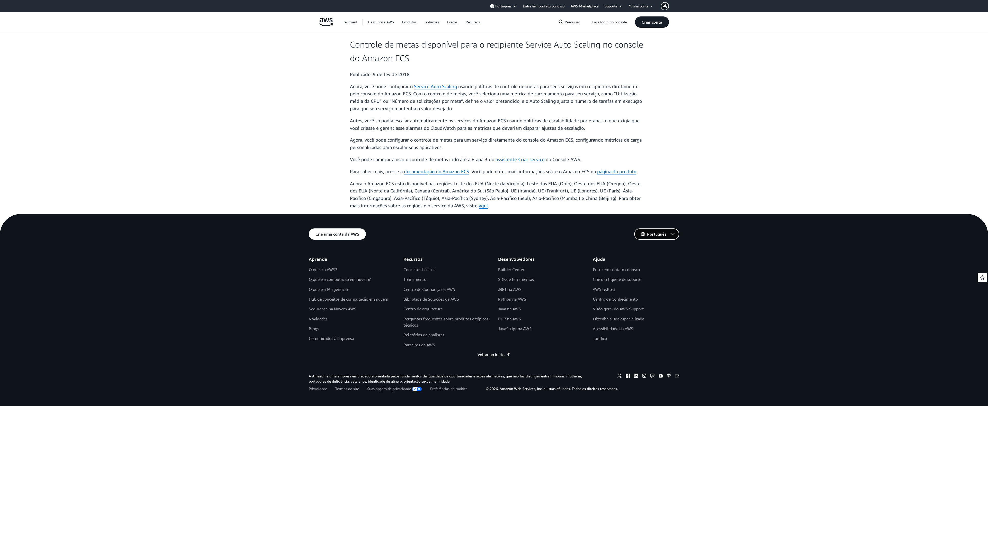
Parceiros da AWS (419, 344)
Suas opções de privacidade (389, 388)
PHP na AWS (509, 318)
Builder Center (511, 269)
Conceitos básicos (419, 269)
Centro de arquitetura (423, 308)
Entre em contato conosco (616, 269)
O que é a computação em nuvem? (340, 279)
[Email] (677, 376)
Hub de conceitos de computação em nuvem (348, 299)
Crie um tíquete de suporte (617, 279)
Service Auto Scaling (435, 86)
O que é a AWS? (323, 269)
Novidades (318, 318)
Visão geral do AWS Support (618, 308)
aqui (483, 205)
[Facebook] (628, 376)
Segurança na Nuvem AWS (332, 308)
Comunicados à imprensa (331, 338)
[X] (619, 376)
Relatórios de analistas (423, 334)
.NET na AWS (510, 289)
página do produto (616, 171)
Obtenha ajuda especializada (618, 318)
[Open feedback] (982, 277)
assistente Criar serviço (520, 159)
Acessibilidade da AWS (613, 328)
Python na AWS (512, 299)
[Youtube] (661, 376)
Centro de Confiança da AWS (429, 289)
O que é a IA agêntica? (328, 289)
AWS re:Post (604, 289)
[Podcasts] (669, 376)
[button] (381, 22)
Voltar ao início (491, 354)
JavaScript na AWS (515, 328)
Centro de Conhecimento (615, 299)
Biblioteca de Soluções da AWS (431, 299)
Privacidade (318, 388)
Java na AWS (509, 308)
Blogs (314, 328)
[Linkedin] (636, 376)
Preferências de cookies (448, 388)
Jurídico (600, 338)
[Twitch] (652, 376)
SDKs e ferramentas (516, 279)
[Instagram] (644, 376)
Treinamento (414, 279)
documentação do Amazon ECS (436, 171)
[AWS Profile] (665, 6)
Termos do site (347, 388)
